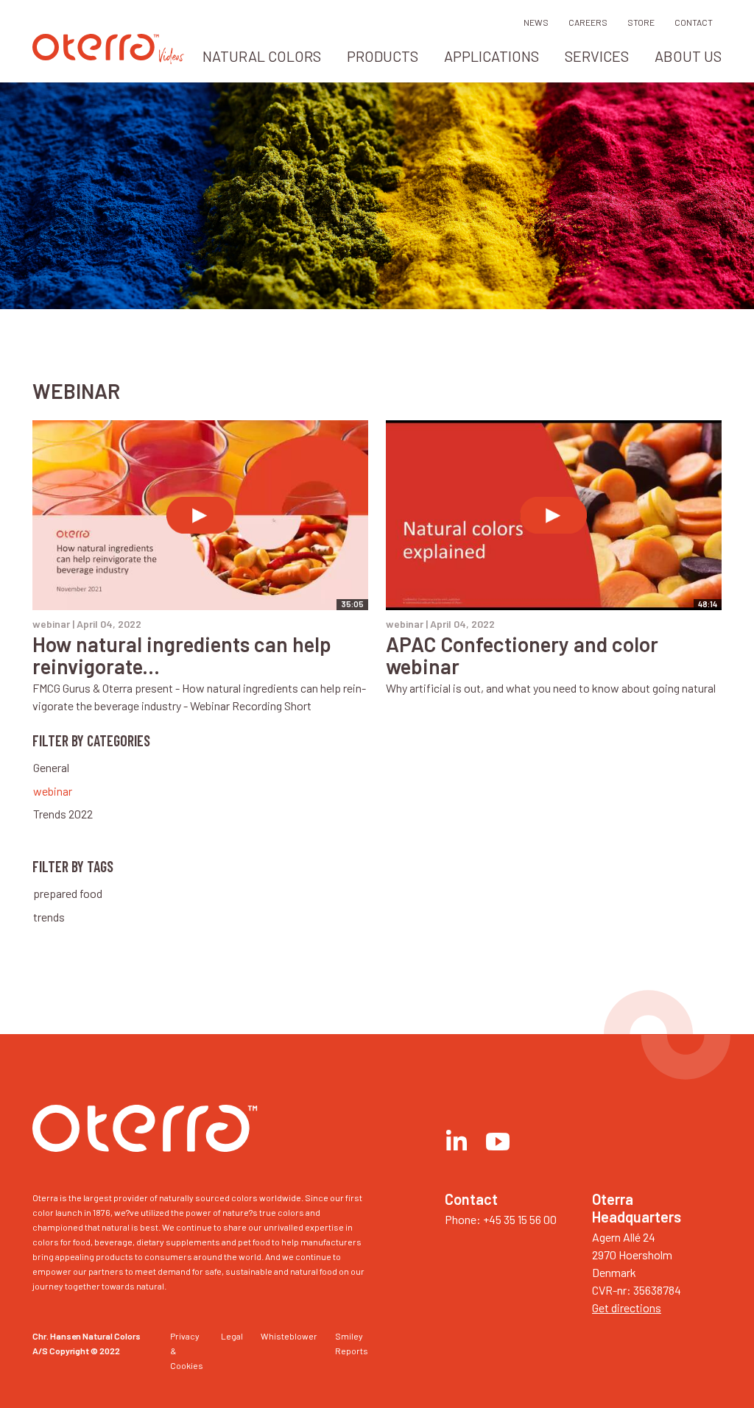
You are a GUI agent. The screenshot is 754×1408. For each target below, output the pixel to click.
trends (49, 917)
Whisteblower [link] (289, 1336)
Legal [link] (232, 1336)
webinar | (86, 624)
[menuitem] (262, 60)
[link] (95, 56)
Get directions (626, 1308)
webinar (52, 791)
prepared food (67, 893)
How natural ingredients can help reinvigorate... (181, 655)
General (51, 767)
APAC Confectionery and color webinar (522, 655)
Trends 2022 (63, 814)
